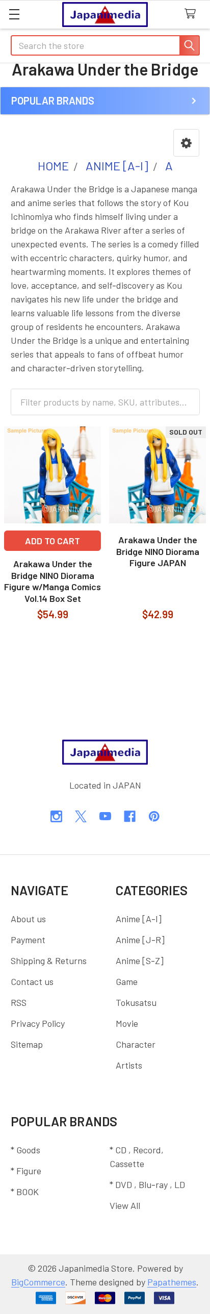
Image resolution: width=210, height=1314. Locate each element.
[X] (80, 816)
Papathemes (171, 1281)
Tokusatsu (136, 1002)
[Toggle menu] (14, 14)
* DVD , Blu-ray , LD (147, 1184)
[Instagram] (56, 816)
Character (135, 1044)
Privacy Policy (38, 1023)
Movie (127, 1023)
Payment (28, 939)
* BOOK (25, 1191)
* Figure (26, 1170)
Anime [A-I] (139, 918)
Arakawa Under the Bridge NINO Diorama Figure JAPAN (157, 551)
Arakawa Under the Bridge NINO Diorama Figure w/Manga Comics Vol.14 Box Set (52, 581)
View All (125, 1205)
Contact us (32, 981)
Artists (129, 1065)
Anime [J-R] (140, 939)
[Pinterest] (154, 816)
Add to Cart (52, 540)
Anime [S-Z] (140, 960)
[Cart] (193, 14)
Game (127, 981)
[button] (186, 143)
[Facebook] (129, 816)
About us (28, 918)
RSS (19, 1002)
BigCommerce (38, 1281)
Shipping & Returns (49, 960)
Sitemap (27, 1044)
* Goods (25, 1149)
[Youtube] (105, 816)
